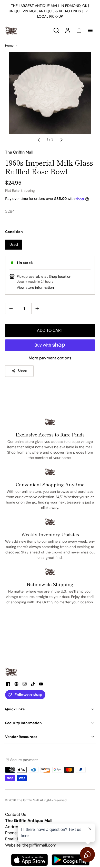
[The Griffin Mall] (11, 672)
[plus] (37, 308)
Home (9, 46)
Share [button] (22, 370)
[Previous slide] (38, 139)
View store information (35, 287)
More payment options (50, 358)
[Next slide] (61, 139)
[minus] (11, 308)
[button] (50, 709)
